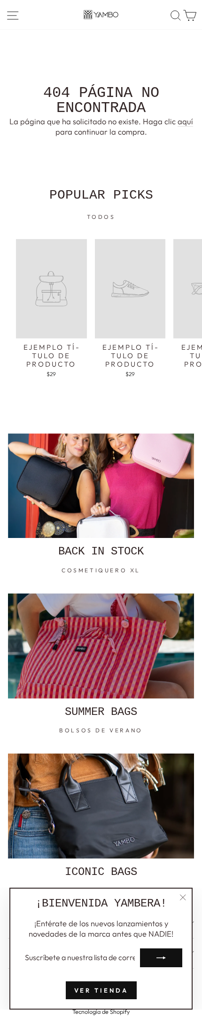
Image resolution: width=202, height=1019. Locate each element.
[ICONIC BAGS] (101, 806)
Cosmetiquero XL (101, 570)
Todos (101, 216)
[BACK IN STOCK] (101, 485)
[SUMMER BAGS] (101, 646)
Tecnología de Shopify (101, 1011)
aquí (185, 121)
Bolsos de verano (101, 730)
